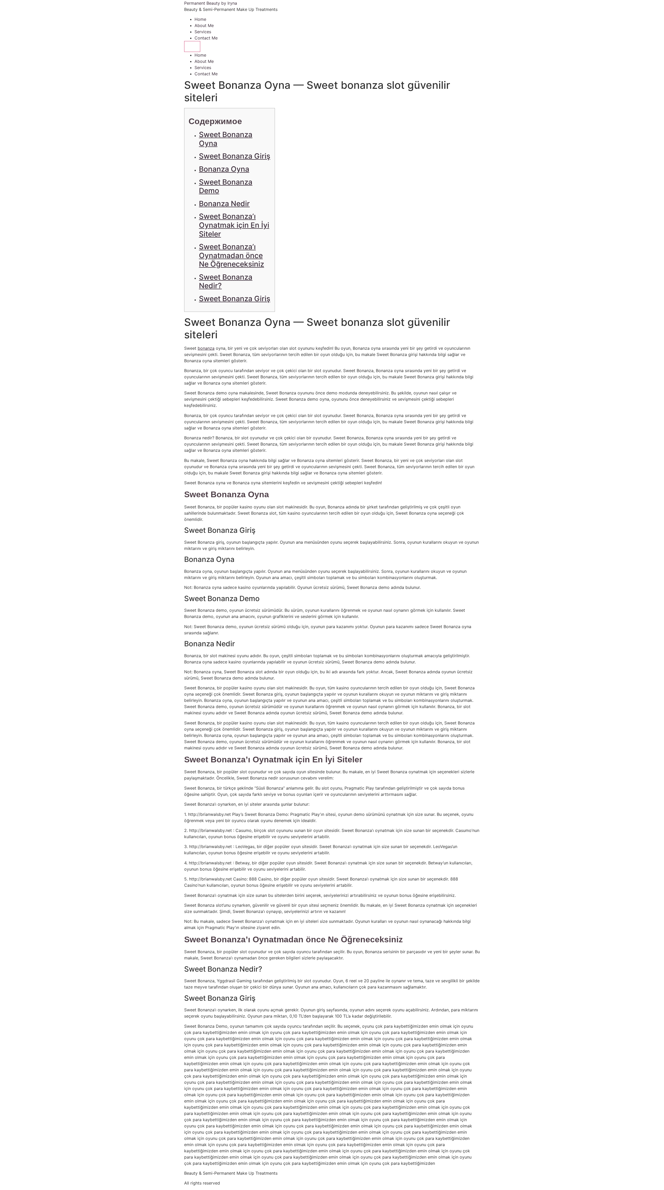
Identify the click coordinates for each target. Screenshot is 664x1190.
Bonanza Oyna (224, 169)
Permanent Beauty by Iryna (210, 3)
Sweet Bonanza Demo (225, 186)
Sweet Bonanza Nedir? (225, 281)
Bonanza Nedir (224, 203)
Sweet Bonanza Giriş (234, 156)
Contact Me (206, 38)
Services (203, 31)
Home (200, 19)
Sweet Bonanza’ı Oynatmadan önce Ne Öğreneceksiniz (231, 255)
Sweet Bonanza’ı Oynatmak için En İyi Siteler (234, 225)
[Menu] (192, 46)
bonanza (206, 348)
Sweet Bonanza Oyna (225, 139)
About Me (204, 25)
